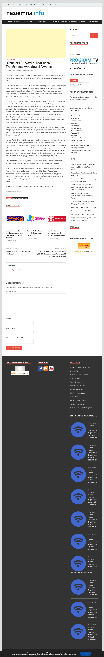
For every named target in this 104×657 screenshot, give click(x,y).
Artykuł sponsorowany (78, 400)
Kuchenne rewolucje (78, 140)
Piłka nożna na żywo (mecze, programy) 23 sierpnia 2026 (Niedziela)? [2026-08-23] (92, 587)
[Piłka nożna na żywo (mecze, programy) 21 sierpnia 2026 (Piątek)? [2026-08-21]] (78, 639)
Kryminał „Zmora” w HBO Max (81, 211)
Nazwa (9, 319)
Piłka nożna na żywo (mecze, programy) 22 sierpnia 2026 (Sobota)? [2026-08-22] (92, 609)
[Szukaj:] (84, 35)
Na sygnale (74, 123)
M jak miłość (75, 118)
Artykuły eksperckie (77, 404)
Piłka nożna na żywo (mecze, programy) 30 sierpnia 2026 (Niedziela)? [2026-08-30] (92, 430)
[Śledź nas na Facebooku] (40, 368)
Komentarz (11, 292)
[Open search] (97, 22)
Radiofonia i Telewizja (66, 5)
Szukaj (74, 80)
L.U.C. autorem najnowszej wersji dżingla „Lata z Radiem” (57, 233)
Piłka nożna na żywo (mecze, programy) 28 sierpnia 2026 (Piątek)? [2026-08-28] (92, 474)
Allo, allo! (74, 135)
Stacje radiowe (54, 5)
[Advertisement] (36, 43)
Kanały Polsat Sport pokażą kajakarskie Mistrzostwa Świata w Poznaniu (82, 195)
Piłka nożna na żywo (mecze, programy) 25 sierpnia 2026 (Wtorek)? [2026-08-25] (92, 541)
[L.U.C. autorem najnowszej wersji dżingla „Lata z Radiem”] (57, 219)
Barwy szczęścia (76, 116)
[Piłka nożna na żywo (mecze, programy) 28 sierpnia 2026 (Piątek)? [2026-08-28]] (78, 481)
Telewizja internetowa (77, 382)
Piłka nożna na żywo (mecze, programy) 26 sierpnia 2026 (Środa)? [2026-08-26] (92, 519)
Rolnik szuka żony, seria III (80, 145)
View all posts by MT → (15, 270)
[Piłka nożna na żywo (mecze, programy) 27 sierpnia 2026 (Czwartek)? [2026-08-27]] (78, 504)
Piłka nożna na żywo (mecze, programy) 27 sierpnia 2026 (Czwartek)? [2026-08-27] (92, 497)
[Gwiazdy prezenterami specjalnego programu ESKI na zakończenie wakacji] (15, 219)
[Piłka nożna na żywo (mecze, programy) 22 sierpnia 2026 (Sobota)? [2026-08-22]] (78, 616)
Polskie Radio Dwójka (19, 198)
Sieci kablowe (75, 397)
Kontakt (92, 22)
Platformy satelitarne (77, 393)
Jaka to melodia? (76, 138)
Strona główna (14, 22)
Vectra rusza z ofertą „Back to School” (84, 207)
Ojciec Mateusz (76, 128)
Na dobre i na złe (76, 121)
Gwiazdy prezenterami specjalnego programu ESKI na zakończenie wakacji (14, 234)
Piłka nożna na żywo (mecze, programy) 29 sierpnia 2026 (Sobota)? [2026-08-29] (92, 452)
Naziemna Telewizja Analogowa (81, 408)
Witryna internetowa (15, 337)
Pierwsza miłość (76, 130)
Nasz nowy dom (76, 143)
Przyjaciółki (75, 133)
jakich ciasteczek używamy (45, 655)
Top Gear (74, 152)
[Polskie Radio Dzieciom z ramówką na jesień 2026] (36, 219)
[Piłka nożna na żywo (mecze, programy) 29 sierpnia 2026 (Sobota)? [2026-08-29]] (78, 459)
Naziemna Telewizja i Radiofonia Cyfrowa (69, 22)
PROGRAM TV (28, 22)
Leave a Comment (28, 70)
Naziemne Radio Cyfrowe (41, 5)
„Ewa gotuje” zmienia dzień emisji (82, 214)
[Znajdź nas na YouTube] (51, 368)
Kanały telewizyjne (76, 389)
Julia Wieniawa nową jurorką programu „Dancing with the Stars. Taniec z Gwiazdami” (83, 187)
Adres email (11, 328)
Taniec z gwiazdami (77, 148)
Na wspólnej (75, 126)
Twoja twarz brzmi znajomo (80, 150)
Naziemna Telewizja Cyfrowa (16, 5)
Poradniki (76, 5)
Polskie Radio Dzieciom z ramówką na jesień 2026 (36, 233)
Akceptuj (85, 654)
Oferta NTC (28, 5)
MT (20, 70)
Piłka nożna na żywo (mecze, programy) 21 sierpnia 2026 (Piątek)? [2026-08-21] (92, 632)
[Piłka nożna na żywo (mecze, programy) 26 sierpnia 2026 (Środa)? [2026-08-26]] (78, 526)
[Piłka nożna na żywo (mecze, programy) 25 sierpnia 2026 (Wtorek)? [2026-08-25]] (78, 548)
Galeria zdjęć (42, 22)
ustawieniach (71, 655)
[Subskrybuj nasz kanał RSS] (45, 368)
